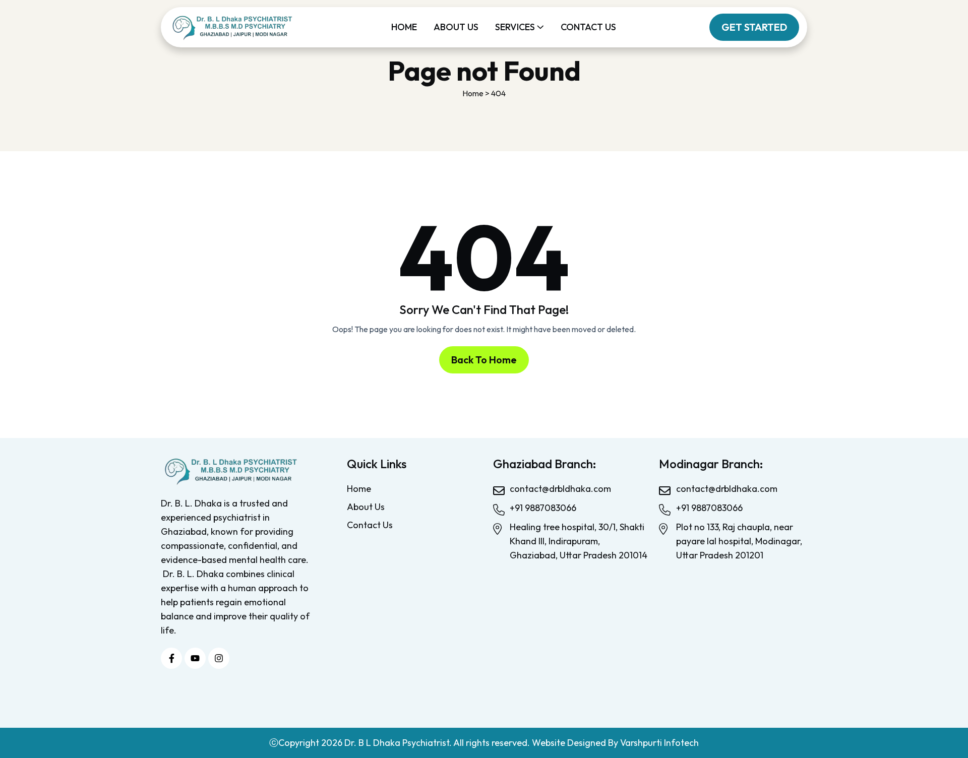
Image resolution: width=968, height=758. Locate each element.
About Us (456, 27)
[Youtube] (195, 658)
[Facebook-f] (171, 658)
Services (515, 27)
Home (404, 27)
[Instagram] (218, 658)
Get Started (754, 27)
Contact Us (588, 27)
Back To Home (484, 359)
